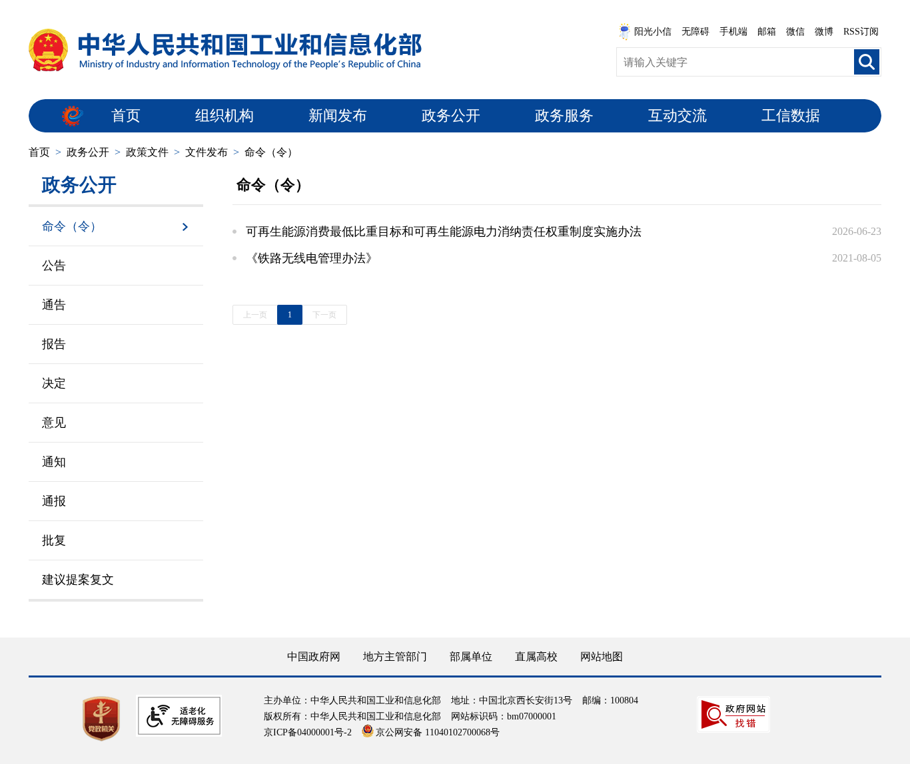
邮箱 (766, 32)
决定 (54, 383)
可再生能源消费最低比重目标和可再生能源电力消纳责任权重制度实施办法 (444, 231)
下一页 (324, 314)
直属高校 (536, 656)
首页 (126, 115)
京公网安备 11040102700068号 (438, 732)
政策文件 (147, 152)
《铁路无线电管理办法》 (312, 258)
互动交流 (677, 115)
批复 (54, 540)
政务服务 (564, 115)
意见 (54, 422)
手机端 (733, 32)
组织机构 (224, 115)
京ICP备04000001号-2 (308, 732)
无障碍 (695, 32)
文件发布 (206, 152)
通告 (54, 304)
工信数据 (790, 115)
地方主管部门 (395, 656)
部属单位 (471, 656)
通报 (54, 501)
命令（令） (271, 152)
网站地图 (601, 656)
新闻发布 (337, 115)
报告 (54, 344)
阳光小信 (653, 32)
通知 (54, 462)
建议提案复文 (78, 579)
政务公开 (451, 115)
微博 (824, 32)
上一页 (255, 314)
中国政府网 (313, 656)
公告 (54, 265)
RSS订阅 (861, 32)
